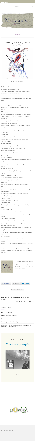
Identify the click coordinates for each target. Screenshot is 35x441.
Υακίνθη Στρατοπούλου (17, 289)
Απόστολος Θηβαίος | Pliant (24, 301)
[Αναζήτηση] (33, 6)
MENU (6, 2)
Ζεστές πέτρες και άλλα (6, 312)
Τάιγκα (2, 319)
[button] (2, 2)
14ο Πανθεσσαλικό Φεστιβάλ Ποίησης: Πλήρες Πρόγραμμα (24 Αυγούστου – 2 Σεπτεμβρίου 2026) (16, 325)
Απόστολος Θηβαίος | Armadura (9, 315)
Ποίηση (17, 35)
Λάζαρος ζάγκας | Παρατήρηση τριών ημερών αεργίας (15, 298)
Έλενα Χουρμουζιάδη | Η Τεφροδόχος (10, 322)
